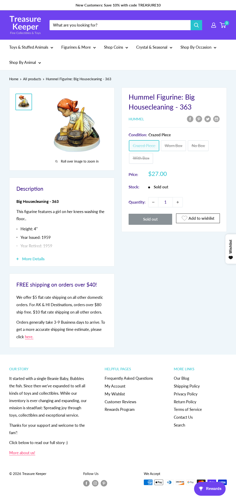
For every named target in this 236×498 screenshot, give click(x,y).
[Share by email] (216, 118)
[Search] (196, 25)
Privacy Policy (186, 393)
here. (29, 336)
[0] (223, 25)
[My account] (213, 25)
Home (13, 79)
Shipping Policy (187, 386)
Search (179, 425)
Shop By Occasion (195, 47)
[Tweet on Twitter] (207, 118)
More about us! (22, 452)
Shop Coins (113, 47)
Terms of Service (188, 409)
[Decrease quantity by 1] (153, 202)
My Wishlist (115, 393)
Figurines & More (76, 47)
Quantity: (137, 202)
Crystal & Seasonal (151, 47)
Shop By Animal (22, 62)
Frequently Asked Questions (129, 378)
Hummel (136, 119)
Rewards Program (120, 409)
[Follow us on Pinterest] (104, 483)
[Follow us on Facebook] (86, 483)
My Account (115, 386)
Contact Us (183, 417)
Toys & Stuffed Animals (28, 47)
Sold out (150, 219)
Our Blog (181, 378)
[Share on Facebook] (190, 118)
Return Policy (185, 401)
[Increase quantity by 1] (178, 202)
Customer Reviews (120, 401)
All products (32, 79)
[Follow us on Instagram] (95, 483)
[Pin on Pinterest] (199, 118)
